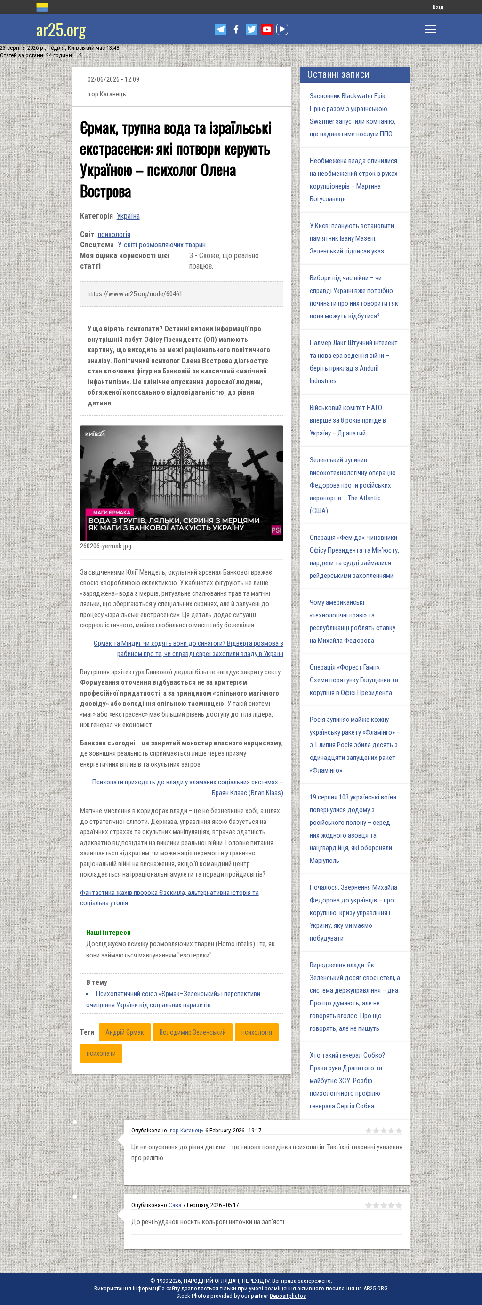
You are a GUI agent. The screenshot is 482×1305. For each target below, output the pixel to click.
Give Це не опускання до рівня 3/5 (383, 1130)
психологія (114, 234)
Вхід (438, 6)
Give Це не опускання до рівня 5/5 (398, 1130)
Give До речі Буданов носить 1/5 (368, 1205)
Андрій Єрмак (124, 1032)
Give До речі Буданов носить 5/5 (398, 1205)
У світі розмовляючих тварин (162, 244)
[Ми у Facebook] (236, 29)
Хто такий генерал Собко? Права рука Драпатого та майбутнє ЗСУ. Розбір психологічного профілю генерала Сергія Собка (347, 1080)
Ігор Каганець (187, 1130)
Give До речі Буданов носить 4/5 (391, 1205)
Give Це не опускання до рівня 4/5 (391, 1130)
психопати (101, 1053)
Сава (176, 1205)
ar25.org (61, 29)
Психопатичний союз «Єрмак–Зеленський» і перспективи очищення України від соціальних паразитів (173, 999)
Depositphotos (288, 1295)
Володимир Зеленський (193, 1032)
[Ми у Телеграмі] (220, 29)
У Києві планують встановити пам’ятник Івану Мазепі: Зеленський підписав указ (352, 238)
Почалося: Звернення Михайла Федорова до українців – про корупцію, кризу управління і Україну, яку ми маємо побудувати (353, 912)
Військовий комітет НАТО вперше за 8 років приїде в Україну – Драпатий (348, 420)
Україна (128, 216)
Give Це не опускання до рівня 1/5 (368, 1130)
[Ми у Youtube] (267, 29)
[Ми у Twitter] (251, 29)
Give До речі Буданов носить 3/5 (383, 1205)
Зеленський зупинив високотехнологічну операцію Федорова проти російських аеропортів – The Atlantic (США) (353, 485)
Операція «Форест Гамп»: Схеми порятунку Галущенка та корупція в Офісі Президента (354, 680)
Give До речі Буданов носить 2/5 (376, 1205)
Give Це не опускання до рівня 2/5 (376, 1130)
